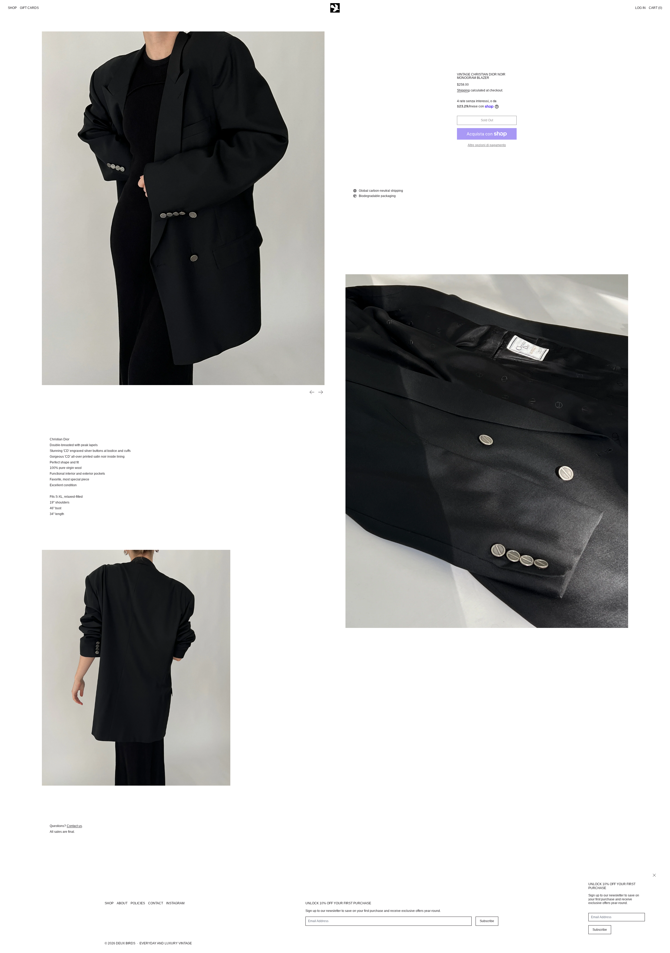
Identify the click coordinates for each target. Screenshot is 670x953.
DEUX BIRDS (125, 943)
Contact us (74, 826)
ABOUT (122, 903)
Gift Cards (29, 8)
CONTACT (155, 903)
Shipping (463, 90)
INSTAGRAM (175, 903)
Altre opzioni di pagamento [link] (487, 145)
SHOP (109, 903)
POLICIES (138, 903)
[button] (183, 208)
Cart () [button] (655, 8)
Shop (12, 8)
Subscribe (600, 930)
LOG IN (640, 8)
